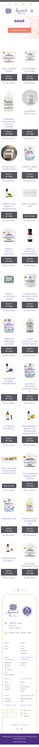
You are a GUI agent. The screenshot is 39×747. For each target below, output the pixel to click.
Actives (6, 667)
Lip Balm (7, 687)
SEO (28, 736)
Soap (6, 648)
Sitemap (23, 742)
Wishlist (26, 716)
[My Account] (30, 4)
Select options (9, 77)
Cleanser (7, 689)
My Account (27, 710)
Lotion (22, 646)
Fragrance (23, 663)
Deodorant (23, 653)
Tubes (22, 691)
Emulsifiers (8, 663)
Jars (21, 684)
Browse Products (19, 30)
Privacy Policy (17, 742)
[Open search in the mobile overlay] (9, 4)
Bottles (22, 682)
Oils (5, 672)
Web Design (21, 736)
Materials (7, 665)
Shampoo (7, 699)
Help (21, 701)
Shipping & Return (26, 699)
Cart (25, 713)
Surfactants (8, 670)
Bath (5, 646)
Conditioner (8, 701)
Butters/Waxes (9, 674)
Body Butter (24, 651)
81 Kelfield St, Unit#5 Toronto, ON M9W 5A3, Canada (15, 625)
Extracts (23, 665)
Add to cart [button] (30, 216)
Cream (22, 648)
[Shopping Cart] (25, 4)
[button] (32, 11)
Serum (6, 684)
